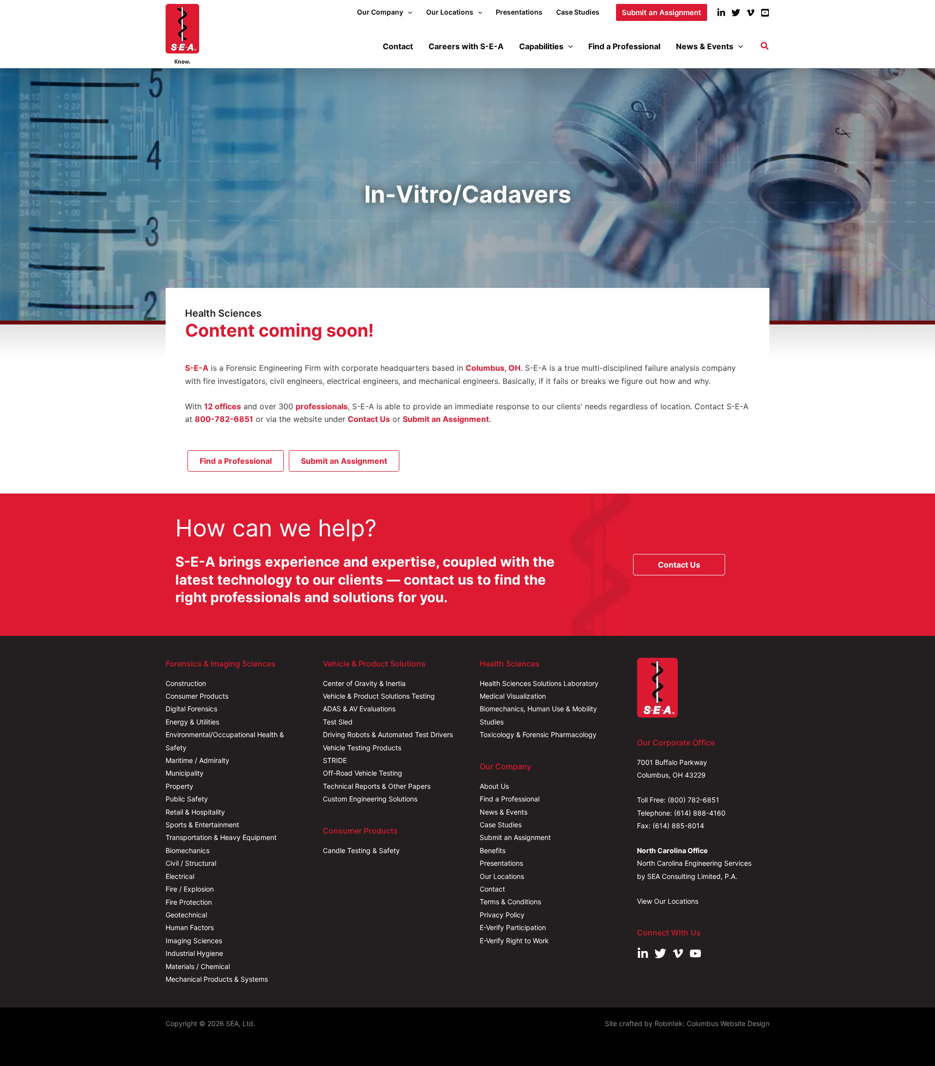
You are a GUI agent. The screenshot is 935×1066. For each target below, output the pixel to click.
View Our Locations (667, 901)
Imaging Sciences (194, 940)
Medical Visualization (513, 696)
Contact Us (369, 419)
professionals (322, 406)
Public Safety (187, 799)
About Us (494, 786)
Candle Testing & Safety (361, 850)
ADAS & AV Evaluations (359, 708)
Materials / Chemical (198, 966)
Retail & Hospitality (195, 812)
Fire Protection (189, 902)
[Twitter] (735, 12)
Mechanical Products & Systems (217, 979)
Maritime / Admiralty (197, 760)
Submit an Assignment (446, 419)
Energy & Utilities (192, 722)
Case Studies (501, 824)
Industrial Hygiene (194, 953)
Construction (186, 683)
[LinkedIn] (721, 12)
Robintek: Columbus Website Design (711, 1023)
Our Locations (502, 876)
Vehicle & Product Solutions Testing (379, 696)
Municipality (185, 773)
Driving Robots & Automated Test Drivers (388, 734)
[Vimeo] (750, 12)
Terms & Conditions (510, 901)
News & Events (503, 812)
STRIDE (335, 760)
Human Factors (190, 927)
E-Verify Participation (513, 927)
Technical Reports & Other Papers (376, 786)
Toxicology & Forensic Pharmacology (538, 734)
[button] (407, 12)
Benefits (492, 850)
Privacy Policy (502, 915)
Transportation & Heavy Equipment (221, 837)
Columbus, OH (493, 368)
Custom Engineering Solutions (370, 799)
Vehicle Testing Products (362, 747)
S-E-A (196, 368)
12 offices (222, 406)
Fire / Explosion (190, 889)
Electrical (180, 876)
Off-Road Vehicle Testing (362, 773)
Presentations (501, 863)
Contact (492, 889)
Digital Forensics (191, 708)
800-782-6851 (224, 419)
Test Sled (338, 722)
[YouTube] (765, 12)
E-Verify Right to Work (514, 940)
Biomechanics (187, 850)
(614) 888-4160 (700, 813)
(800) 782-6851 (693, 800)
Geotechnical (186, 915)
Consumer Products (197, 696)
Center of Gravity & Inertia (364, 683)
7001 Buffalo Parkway (672, 762)
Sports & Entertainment (202, 824)
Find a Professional (510, 799)
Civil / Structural (191, 863)
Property (179, 786)
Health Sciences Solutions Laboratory (539, 683)
